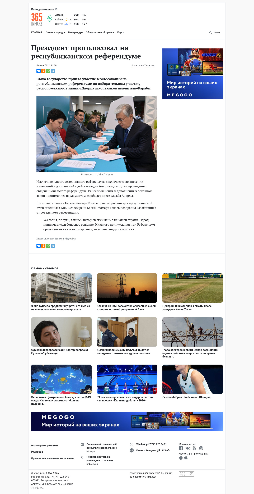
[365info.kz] (39, 19)
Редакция (37, 452)
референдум (69, 238)
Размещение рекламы (44, 445)
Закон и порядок (55, 32)
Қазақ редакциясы (42, 9)
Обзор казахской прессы (100, 32)
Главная (36, 32)
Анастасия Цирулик (143, 65)
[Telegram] (53, 71)
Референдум (75, 32)
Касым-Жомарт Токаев (49, 238)
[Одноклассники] (43, 71)
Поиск (216, 32)
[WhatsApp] (48, 71)
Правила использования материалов (52, 458)
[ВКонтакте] (38, 71)
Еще (119, 32)
